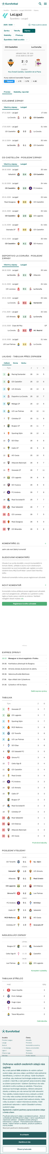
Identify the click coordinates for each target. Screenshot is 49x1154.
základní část (21, 53)
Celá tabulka (42, 1021)
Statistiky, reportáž (21, 92)
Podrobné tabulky (39, 843)
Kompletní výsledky (39, 971)
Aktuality (29, 1040)
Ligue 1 (4, 1050)
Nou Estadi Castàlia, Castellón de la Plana (24, 72)
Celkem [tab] (7, 363)
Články (28, 1037)
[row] (24, 116)
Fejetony (29, 1050)
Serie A (4, 1045)
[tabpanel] (24, 130)
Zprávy (7, 31)
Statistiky (7, 35)
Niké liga (4, 1055)
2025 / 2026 (8, 25)
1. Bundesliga (6, 1048)
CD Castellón (11, 47)
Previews (29, 1043)
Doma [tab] (15, 363)
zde (22, 599)
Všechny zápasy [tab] (10, 107)
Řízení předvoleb (24, 1149)
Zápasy (36, 10)
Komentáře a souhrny (33, 1045)
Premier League (7, 1040)
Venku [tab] (23, 363)
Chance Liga (6, 1053)
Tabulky (17, 31)
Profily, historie (30, 1055)
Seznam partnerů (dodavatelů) (16, 1128)
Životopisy (29, 1053)
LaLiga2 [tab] (23, 107)
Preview (7, 92)
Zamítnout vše (24, 1142)
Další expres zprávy (39, 691)
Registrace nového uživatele (24, 604)
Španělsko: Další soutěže (14, 40)
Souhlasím (24, 1135)
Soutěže (6, 10)
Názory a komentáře (32, 1048)
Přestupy (19, 35)
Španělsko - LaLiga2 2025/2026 (21, 10)
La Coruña (36, 47)
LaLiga (4, 1043)
